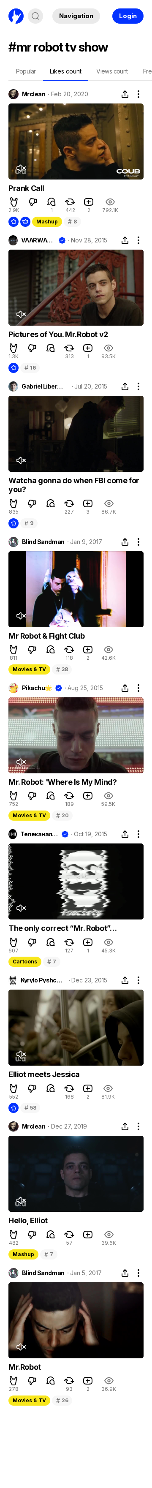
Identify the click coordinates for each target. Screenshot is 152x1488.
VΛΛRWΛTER (38, 240)
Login (128, 16)
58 (30, 1107)
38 (62, 669)
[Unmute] (20, 168)
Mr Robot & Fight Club (46, 635)
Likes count (65, 71)
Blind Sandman (43, 542)
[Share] (125, 94)
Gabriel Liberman (45, 386)
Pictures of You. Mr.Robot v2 (58, 334)
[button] (14, 202)
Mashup (47, 221)
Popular (26, 71)
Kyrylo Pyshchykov (43, 980)
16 (29, 367)
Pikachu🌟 (37, 688)
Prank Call (26, 188)
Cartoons (25, 961)
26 (62, 1400)
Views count (112, 71)
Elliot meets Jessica (44, 1074)
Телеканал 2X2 (39, 834)
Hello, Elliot (28, 1220)
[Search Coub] (35, 16)
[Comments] (51, 202)
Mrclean (33, 94)
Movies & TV (29, 669)
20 (62, 815)
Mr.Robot (24, 1367)
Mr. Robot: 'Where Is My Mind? (62, 782)
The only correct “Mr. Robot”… (62, 928)
